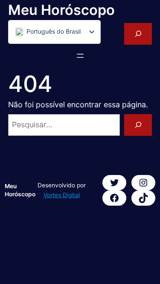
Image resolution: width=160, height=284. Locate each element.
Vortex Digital (62, 195)
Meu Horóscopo (61, 9)
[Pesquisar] (138, 125)
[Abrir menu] (80, 56)
